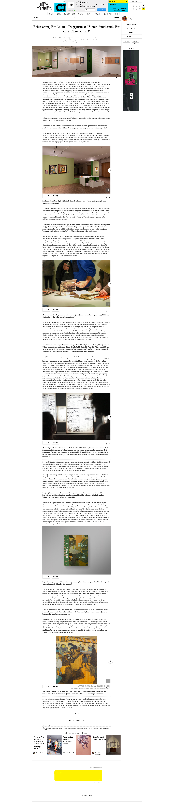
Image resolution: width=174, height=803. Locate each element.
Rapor (85, 733)
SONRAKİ (116, 18)
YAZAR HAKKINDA (131, 24)
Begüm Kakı (51, 725)
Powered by (71, 10)
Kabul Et (101, 10)
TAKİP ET (131, 32)
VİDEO (116, 14)
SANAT (51, 14)
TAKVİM (89, 14)
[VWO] (76, 10)
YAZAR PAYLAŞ (131, 36)
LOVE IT (131, 48)
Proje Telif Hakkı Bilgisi (74, 733)
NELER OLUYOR (107, 14)
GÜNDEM (97, 14)
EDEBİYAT (58, 14)
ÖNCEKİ (36, 18)
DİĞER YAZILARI (131, 28)
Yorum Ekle (97, 783)
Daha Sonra (90, 10)
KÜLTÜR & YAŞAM (69, 14)
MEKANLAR (81, 14)
